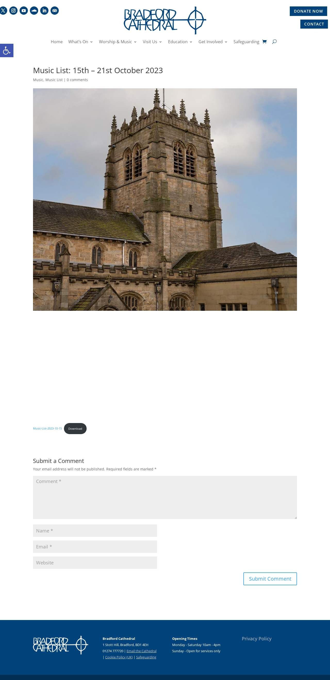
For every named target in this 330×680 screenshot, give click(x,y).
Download (75, 429)
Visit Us (150, 42)
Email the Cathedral (141, 651)
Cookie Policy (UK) (119, 657)
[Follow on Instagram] (13, 10)
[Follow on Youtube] (24, 10)
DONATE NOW (308, 11)
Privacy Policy (256, 638)
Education (178, 42)
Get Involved (211, 42)
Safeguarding (246, 42)
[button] (6, 50)
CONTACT (314, 24)
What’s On (78, 42)
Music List (54, 79)
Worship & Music (115, 42)
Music (38, 79)
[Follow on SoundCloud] (34, 10)
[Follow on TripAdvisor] (55, 10)
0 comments (77, 79)
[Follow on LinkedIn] (44, 10)
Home (57, 42)
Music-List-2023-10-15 (47, 429)
